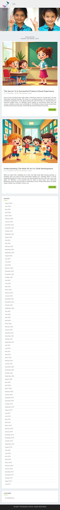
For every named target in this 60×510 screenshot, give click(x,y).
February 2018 (9, 465)
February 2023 (9, 292)
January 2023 (9, 296)
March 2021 (8, 357)
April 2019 (8, 422)
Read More (52, 109)
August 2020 (8, 379)
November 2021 (9, 336)
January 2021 (9, 363)
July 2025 (7, 240)
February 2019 (9, 428)
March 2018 (8, 462)
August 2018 (8, 447)
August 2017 (8, 481)
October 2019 (9, 404)
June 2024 (8, 262)
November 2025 (9, 228)
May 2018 (8, 456)
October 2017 (9, 478)
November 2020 (9, 370)
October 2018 (9, 441)
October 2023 (9, 277)
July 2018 (7, 450)
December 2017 (9, 472)
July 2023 (7, 280)
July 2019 (7, 413)
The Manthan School (25, 93)
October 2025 (9, 231)
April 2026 (8, 212)
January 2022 (9, 329)
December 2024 (9, 249)
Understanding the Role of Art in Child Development (28, 169)
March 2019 (8, 425)
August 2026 (8, 203)
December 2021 (9, 333)
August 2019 (8, 410)
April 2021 (8, 354)
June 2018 (8, 453)
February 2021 (9, 360)
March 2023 (8, 289)
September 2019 (9, 407)
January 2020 (9, 394)
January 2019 (9, 431)
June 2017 (8, 484)
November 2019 (9, 400)
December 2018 (9, 434)
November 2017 (9, 475)
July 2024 (7, 258)
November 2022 (9, 302)
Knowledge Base (9, 498)
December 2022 (9, 299)
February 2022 (9, 326)
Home (13, 3)
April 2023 (8, 286)
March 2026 (8, 215)
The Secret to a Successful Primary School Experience (29, 91)
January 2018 (9, 468)
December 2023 (9, 271)
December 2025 (9, 225)
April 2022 (8, 320)
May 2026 (8, 209)
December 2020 (9, 367)
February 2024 (9, 268)
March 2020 (8, 388)
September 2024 (9, 252)
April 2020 (8, 385)
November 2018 (9, 437)
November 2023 (9, 274)
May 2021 (8, 351)
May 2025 (8, 243)
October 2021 (9, 339)
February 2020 (9, 391)
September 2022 (9, 308)
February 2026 (9, 218)
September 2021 (9, 342)
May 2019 (8, 419)
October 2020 (9, 373)
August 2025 (8, 237)
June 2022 (8, 314)
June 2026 (8, 206)
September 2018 (9, 444)
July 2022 (7, 311)
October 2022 (9, 305)
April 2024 (8, 265)
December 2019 (9, 397)
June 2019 (8, 416)
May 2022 (8, 317)
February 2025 (9, 246)
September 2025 (9, 234)
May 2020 (8, 382)
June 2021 (8, 348)
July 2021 (7, 345)
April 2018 (8, 459)
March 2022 (8, 323)
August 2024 (8, 255)
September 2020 (9, 376)
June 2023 (8, 283)
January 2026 (9, 221)
